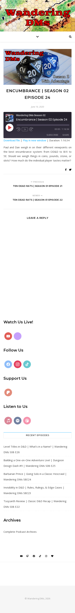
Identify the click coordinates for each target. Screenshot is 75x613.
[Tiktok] (27, 364)
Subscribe (52, 134)
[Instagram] (17, 364)
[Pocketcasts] (27, 420)
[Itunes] (8, 420)
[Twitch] (17, 336)
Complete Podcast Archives (20, 531)
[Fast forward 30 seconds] (31, 129)
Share (65, 134)
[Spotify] (17, 420)
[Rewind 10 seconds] (18, 129)
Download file (11, 140)
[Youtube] (8, 336)
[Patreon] (8, 392)
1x (25, 129)
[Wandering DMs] (37, 15)
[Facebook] (8, 364)
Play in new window (34, 140)
